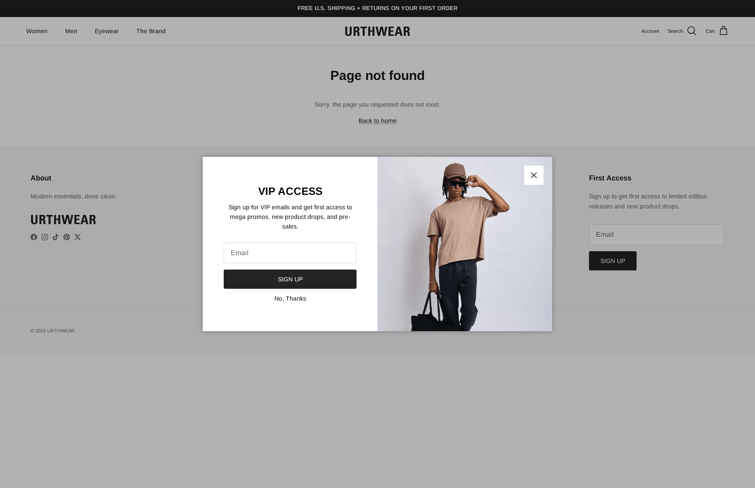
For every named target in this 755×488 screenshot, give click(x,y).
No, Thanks (290, 298)
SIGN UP (290, 279)
